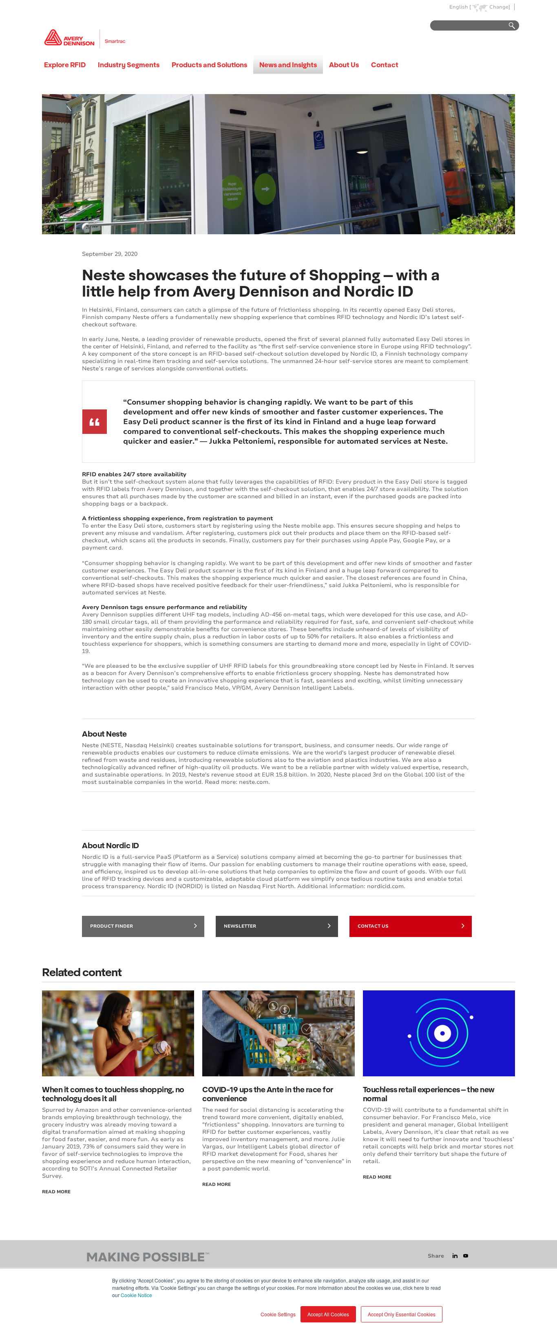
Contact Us (373, 926)
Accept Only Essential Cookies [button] (401, 1314)
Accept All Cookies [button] (328, 1314)
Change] (499, 7)
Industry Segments (128, 64)
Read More (56, 1192)
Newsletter (240, 926)
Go (508, 25)
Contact (384, 64)
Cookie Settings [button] (278, 1314)
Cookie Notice (136, 1294)
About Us (344, 64)
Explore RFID (65, 64)
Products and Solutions (209, 64)
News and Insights (288, 64)
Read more (377, 1177)
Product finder (111, 926)
